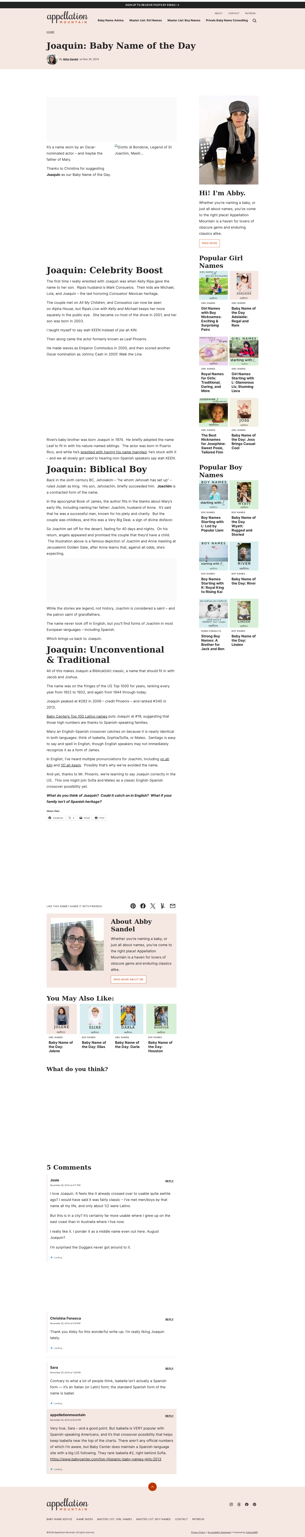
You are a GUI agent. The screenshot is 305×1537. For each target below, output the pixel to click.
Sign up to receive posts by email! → (152, 4)
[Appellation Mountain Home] (68, 17)
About (219, 13)
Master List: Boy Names (184, 20)
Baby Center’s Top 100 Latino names (77, 716)
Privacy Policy (198, 1532)
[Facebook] (247, 1504)
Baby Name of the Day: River (244, 581)
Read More (209, 243)
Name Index (84, 1519)
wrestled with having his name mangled (113, 452)
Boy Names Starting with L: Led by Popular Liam (212, 523)
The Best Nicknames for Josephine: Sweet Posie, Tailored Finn (213, 443)
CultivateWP (252, 1532)
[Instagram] (231, 1504)
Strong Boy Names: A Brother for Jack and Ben (212, 642)
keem (76, 765)
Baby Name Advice (111, 20)
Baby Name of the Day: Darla (127, 1044)
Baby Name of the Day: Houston (160, 1046)
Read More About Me (128, 979)
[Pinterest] (254, 1504)
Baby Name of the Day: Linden (244, 640)
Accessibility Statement (219, 1532)
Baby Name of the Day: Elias (94, 1044)
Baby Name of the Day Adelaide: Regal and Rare (244, 316)
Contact (234, 13)
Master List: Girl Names (145, 20)
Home (50, 31)
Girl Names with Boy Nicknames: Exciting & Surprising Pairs (211, 319)
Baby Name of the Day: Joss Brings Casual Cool (244, 441)
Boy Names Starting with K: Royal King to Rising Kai (212, 585)
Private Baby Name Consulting (227, 20)
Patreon (250, 13)
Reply (169, 1181)
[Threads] (239, 1504)
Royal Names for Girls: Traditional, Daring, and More (212, 382)
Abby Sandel (70, 59)
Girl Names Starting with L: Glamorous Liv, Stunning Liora (243, 382)
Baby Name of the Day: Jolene (61, 1046)
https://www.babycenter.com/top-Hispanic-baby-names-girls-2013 (105, 1459)
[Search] (254, 20)
